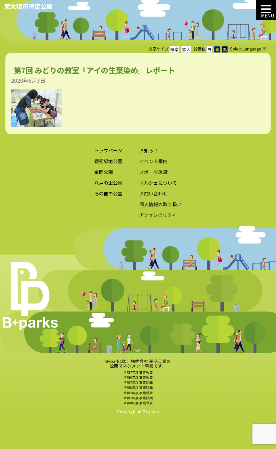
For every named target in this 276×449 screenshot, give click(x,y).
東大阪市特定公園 (28, 6)
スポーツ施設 (153, 172)
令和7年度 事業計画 (138, 382)
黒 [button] (225, 49)
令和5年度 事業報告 (138, 392)
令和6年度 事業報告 (138, 377)
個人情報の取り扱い (160, 204)
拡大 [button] (186, 49)
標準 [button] (174, 49)
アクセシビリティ (157, 215)
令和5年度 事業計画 (138, 398)
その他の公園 (108, 193)
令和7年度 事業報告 (138, 372)
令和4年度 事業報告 (138, 403)
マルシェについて (158, 182)
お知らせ (148, 150)
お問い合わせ (153, 193)
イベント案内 (153, 161)
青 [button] (217, 49)
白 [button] (209, 49)
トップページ (108, 150)
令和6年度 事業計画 (138, 387)
